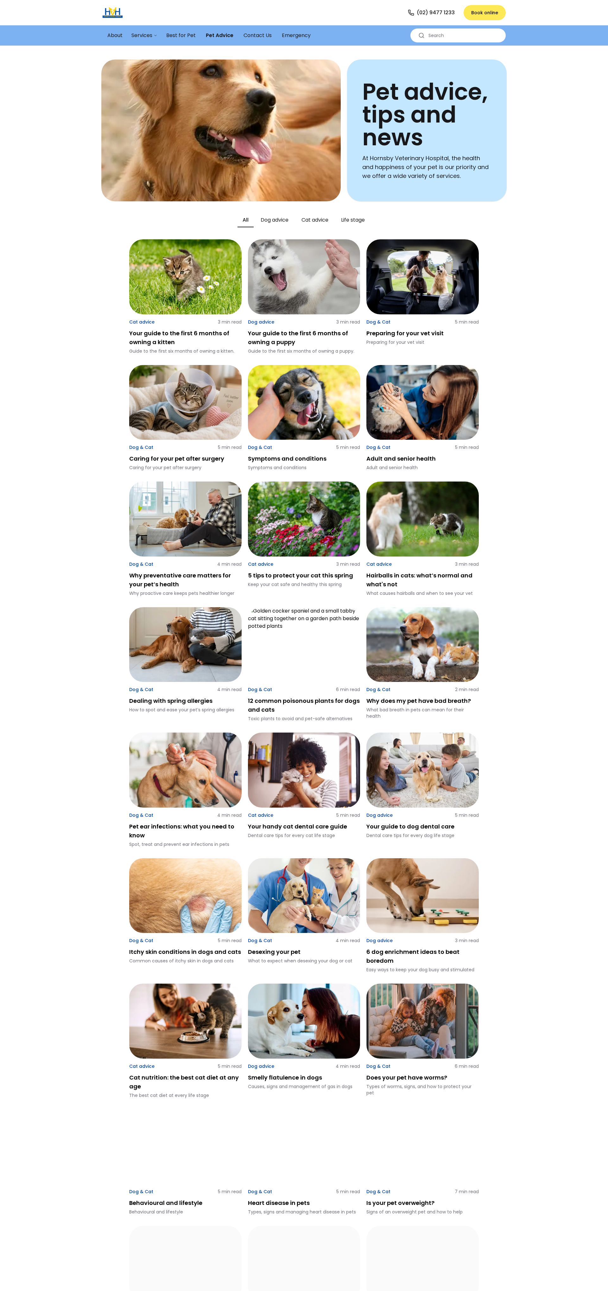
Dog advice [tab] (274, 220)
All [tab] (246, 220)
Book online (484, 12)
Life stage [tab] (353, 220)
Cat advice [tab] (314, 220)
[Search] (421, 35)
